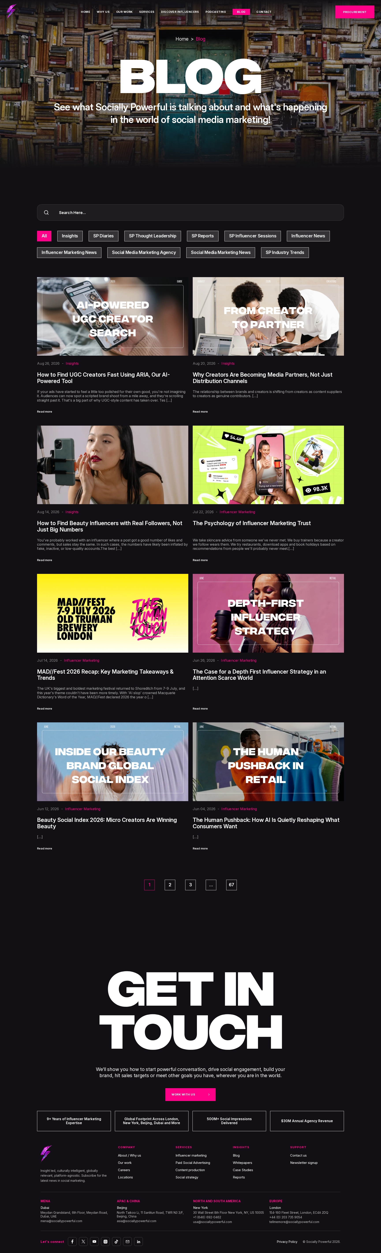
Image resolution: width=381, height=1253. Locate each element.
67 (231, 884)
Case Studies (243, 1170)
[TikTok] (116, 1241)
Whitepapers (242, 1163)
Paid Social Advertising (193, 1163)
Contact (264, 12)
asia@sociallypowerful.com (136, 1221)
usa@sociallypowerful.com (212, 1222)
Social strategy (187, 1177)
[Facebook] (72, 1241)
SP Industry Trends (285, 252)
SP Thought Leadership (152, 236)
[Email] (127, 1241)
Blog (241, 11)
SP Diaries (103, 236)
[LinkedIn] (138, 1241)
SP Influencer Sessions (252, 236)
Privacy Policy (287, 1242)
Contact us (298, 1155)
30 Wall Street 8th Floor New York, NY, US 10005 (228, 1212)
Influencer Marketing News (69, 252)
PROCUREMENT (355, 12)
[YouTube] (94, 1241)
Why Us (103, 12)
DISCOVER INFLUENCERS (180, 12)
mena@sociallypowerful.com (61, 1221)
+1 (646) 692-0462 (207, 1217)
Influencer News (308, 236)
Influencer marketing (191, 1155)
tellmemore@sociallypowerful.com (294, 1222)
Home (85, 12)
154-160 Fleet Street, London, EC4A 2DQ (298, 1212)
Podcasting (215, 12)
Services (146, 12)
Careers (124, 1170)
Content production (190, 1170)
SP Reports (203, 236)
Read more (44, 411)
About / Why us (129, 1155)
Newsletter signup (304, 1163)
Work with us (183, 1094)
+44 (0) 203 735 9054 (285, 1217)
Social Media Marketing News (220, 252)
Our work (125, 1163)
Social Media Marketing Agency (144, 252)
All (44, 236)
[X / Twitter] (83, 1241)
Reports (239, 1177)
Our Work (124, 12)
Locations (125, 1177)
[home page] (12, 12)
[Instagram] (105, 1241)
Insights (70, 236)
